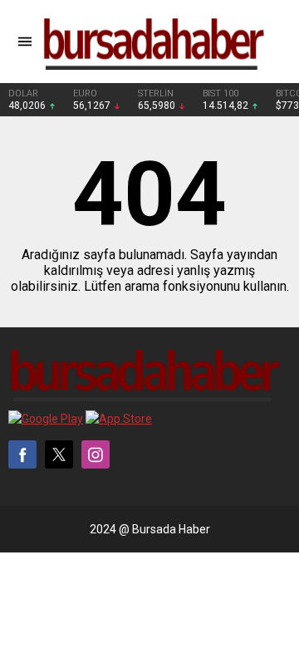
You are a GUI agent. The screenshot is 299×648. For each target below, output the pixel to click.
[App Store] (119, 418)
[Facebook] (22, 454)
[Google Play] (45, 418)
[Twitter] (59, 454)
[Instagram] (95, 454)
